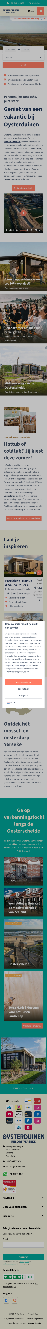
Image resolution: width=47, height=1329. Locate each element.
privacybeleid (13, 665)
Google (22, 665)
